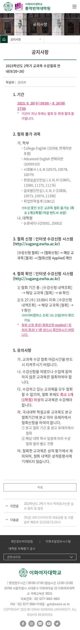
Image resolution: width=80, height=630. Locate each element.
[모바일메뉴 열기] (74, 6)
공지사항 (15, 39)
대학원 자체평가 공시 (22, 549)
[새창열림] (23, 623)
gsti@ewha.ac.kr (58, 604)
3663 (57, 599)
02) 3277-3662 (43, 599)
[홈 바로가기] (4, 39)
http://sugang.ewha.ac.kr (36, 244)
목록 (40, 487)
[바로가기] (27, 6)
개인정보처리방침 (22, 541)
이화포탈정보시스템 (58, 541)
